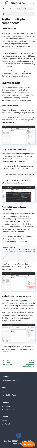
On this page (7, 14)
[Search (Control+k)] (33, 3)
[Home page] (3, 8)
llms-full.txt (6, 424)
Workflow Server (8, 409)
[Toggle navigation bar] (3, 2)
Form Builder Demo (9, 395)
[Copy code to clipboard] (33, 174)
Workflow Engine (8, 406)
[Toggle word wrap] (29, 174)
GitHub (4, 392)
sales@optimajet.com (10, 380)
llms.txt (4, 421)
